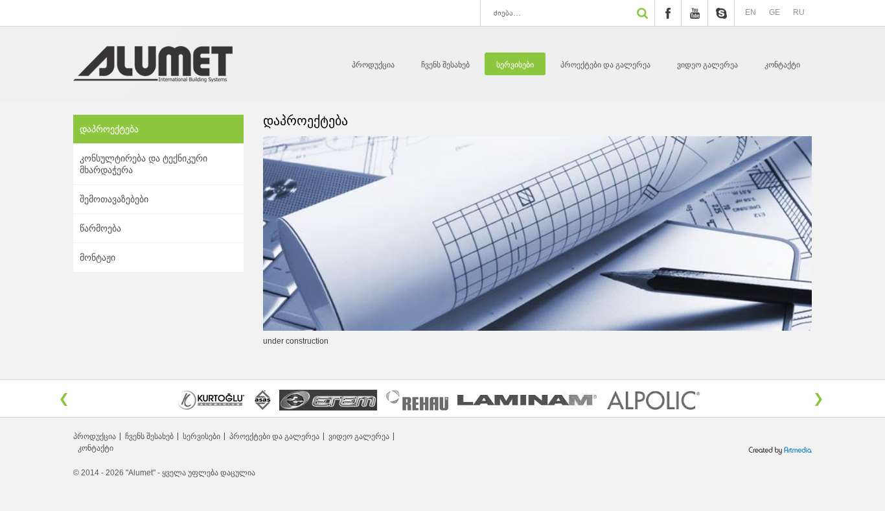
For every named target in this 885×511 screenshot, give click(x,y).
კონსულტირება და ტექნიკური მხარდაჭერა (143, 164)
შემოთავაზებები (114, 199)
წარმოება (100, 228)
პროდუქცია (373, 64)
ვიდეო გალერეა (707, 64)
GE (774, 12)
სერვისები (515, 64)
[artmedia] (780, 452)
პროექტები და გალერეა (605, 64)
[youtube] (694, 13)
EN (750, 12)
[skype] (721, 13)
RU (799, 12)
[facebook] (668, 13)
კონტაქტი (782, 64)
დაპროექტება (109, 129)
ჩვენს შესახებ (445, 64)
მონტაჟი (97, 257)
